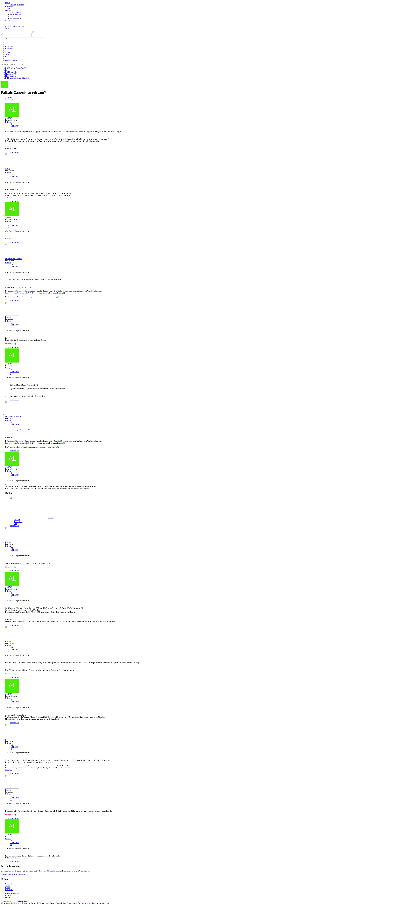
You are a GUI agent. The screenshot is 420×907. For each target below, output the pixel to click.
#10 (11, 597)
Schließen (105, 903)
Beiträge (8, 122)
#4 (10, 269)
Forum (7, 56)
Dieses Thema (10, 46)
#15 (11, 845)
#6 (10, 374)
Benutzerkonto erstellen (9, 875)
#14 (11, 800)
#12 (11, 704)
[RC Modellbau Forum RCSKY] (22, 37)
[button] (8, 884)
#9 (10, 552)
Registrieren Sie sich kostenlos (49, 871)
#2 (10, 178)
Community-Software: (15, 901)
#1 (10, 128)
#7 (10, 426)
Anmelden (21, 875)
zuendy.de (8, 197)
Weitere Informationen (94, 903)
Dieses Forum (10, 48)
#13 (11, 749)
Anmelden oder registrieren (14, 26)
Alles (7, 42)
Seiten (7, 54)
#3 (10, 227)
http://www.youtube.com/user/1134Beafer (19, 293)
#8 (10, 477)
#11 (11, 651)
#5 (10, 327)
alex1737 (8, 98)
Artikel (7, 52)
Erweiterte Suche (11, 60)
